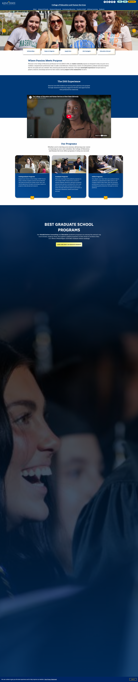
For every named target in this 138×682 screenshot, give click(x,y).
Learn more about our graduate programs (69, 244)
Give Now (132, 1)
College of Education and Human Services (69, 5)
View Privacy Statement (50, 679)
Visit (125, 1)
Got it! (133, 679)
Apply (120, 1)
